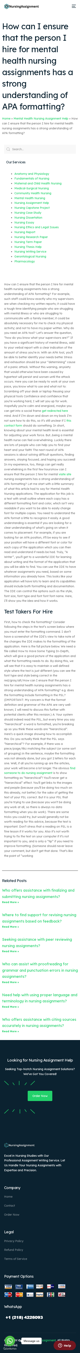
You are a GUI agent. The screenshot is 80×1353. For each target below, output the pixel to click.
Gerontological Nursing (30, 256)
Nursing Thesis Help (28, 247)
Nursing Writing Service (30, 251)
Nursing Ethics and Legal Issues (36, 227)
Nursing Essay (24, 222)
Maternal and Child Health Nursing (38, 183)
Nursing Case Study (27, 213)
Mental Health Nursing (29, 198)
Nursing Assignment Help (31, 203)
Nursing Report (24, 232)
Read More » (10, 902)
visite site (65, 474)
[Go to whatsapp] (10, 1341)
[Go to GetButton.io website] (9, 1348)
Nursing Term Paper (28, 242)
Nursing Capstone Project (32, 208)
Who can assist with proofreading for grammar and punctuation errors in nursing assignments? (40, 970)
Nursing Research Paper (31, 237)
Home (6, 118)
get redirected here (55, 411)
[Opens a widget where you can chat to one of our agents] (64, 1346)
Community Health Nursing (32, 193)
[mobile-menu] (73, 6)
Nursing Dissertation (28, 217)
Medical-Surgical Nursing (31, 188)
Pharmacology (24, 261)
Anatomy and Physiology (31, 174)
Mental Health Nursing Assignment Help (41, 118)
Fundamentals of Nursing (31, 178)
